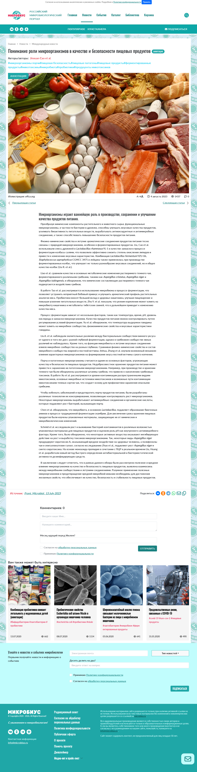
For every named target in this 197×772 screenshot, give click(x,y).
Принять (146, 2)
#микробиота (48, 67)
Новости (87, 15)
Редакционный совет (66, 712)
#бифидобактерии (19, 622)
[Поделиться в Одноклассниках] (163, 492)
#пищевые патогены (84, 63)
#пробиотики (65, 67)
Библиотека (132, 15)
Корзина (149, 15)
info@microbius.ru (18, 742)
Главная (72, 15)
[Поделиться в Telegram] (168, 492)
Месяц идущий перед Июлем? (57, 535)
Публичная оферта (65, 734)
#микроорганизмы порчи (24, 63)
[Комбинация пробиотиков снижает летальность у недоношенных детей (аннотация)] (29, 585)
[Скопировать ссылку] (184, 492)
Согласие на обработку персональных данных (67, 720)
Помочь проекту (63, 746)
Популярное (76, 29)
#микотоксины (30, 67)
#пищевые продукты (110, 63)
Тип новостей (169, 653)
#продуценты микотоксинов (92, 67)
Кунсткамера (97, 29)
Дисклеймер (61, 752)
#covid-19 (154, 618)
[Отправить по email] (179, 492)
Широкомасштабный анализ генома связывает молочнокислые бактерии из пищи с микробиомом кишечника (121, 615)
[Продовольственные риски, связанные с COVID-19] (168, 585)
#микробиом (126, 625)
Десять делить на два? (83, 660)
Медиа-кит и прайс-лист (66, 758)
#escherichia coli (64, 622)
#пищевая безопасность (55, 63)
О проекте (60, 740)
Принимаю (98, 674)
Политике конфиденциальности (127, 2)
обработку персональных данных (77, 547)
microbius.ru (140, 716)
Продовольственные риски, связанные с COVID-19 (163, 611)
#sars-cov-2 (164, 618)
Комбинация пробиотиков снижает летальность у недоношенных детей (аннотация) (29, 613)
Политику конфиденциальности (75, 553)
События (101, 15)
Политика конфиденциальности (72, 728)
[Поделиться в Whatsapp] (173, 492)
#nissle (89, 622)
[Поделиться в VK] (158, 492)
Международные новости (45, 44)
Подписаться (177, 29)
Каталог (116, 15)
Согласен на (99, 681)
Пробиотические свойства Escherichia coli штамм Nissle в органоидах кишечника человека (74, 613)
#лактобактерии (37, 622)
